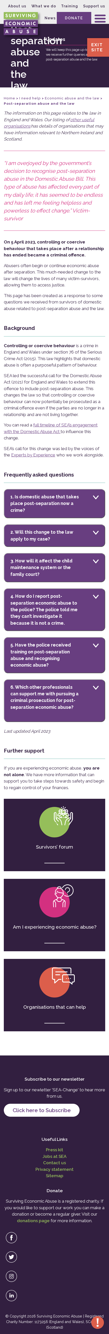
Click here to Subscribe (42, 1110)
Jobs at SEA (54, 1156)
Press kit (54, 1149)
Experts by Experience (33, 454)
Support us (94, 6)
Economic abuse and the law (72, 98)
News (50, 18)
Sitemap (54, 1175)
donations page (33, 1220)
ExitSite (97, 47)
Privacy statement (54, 1169)
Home (9, 98)
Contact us (54, 1162)
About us (17, 6)
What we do (43, 6)
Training (69, 6)
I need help (30, 98)
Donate (74, 18)
